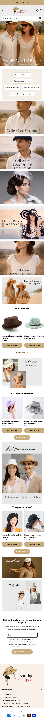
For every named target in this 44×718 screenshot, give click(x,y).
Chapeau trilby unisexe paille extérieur (12, 337)
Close (22, 690)
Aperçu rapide (12, 345)
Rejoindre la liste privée (22, 652)
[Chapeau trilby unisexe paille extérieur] (12, 322)
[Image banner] (22, 290)
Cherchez (40, 18)
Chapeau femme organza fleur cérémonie (10, 422)
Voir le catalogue (3, 10)
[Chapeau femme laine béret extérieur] (12, 521)
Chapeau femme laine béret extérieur (11, 536)
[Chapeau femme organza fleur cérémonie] (12, 408)
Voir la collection (22, 352)
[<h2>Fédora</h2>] (22, 473)
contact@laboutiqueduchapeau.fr (23, 94)
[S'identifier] (37, 10)
